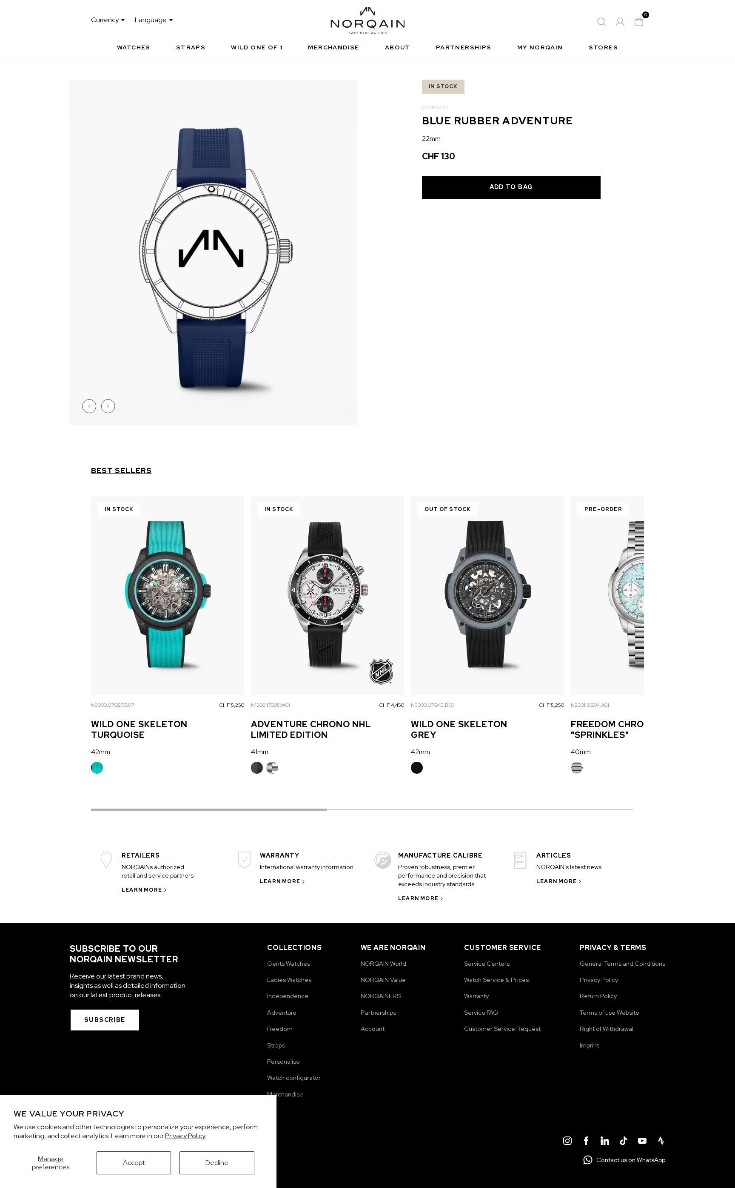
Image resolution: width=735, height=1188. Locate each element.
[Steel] (272, 768)
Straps (190, 47)
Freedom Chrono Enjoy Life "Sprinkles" (642, 729)
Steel (272, 768)
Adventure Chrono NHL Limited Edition (311, 729)
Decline (216, 1162)
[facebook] (586, 1142)
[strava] (661, 1142)
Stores (603, 47)
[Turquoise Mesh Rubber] (97, 768)
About (397, 47)
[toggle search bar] (601, 22)
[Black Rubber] (257, 768)
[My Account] (620, 22)
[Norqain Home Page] (367, 22)
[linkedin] (605, 1142)
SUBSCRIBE (104, 1020)
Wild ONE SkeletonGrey (459, 729)
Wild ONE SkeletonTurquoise (139, 729)
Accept (134, 1162)
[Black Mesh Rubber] (417, 768)
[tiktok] (623, 1142)
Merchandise (333, 47)
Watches (134, 47)
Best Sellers (121, 470)
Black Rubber (257, 768)
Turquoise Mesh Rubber (97, 768)
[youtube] (642, 1142)
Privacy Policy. (185, 1135)
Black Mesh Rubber (417, 768)
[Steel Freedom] (577, 768)
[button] (90, 406)
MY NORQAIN (540, 47)
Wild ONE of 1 (256, 47)
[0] (639, 22)
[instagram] (567, 1142)
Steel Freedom (577, 768)
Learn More (142, 890)
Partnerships (464, 47)
